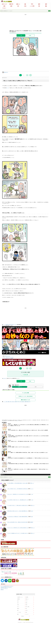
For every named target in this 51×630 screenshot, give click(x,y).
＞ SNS (35, 386)
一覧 (21, 35)
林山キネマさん (7, 355)
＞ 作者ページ (20, 386)
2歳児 (4, 6)
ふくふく (32, 488)
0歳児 (39, 4)
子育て (32, 4)
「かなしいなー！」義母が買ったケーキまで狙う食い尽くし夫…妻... (17, 494)
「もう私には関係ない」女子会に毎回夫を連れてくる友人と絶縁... (17, 483)
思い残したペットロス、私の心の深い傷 (25, 396)
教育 (17, 610)
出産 (17, 602)
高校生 (16, 401)
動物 (46, 6)
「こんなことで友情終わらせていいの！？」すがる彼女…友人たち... (17, 533)
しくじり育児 (32, 6)
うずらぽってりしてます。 (10, 357)
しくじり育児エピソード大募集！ (8, 358)
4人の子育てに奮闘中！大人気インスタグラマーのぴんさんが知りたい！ (19, 446)
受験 (8, 401)
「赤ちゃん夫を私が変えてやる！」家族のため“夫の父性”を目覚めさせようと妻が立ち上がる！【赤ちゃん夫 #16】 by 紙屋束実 (28, 430)
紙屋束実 (31, 522)
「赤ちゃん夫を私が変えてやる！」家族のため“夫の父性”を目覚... (17, 522)
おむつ (18, 606)
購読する (3, 474)
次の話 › (30, 35)
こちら (17, 420)
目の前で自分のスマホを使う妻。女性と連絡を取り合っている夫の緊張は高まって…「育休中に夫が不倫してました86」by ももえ (28, 458)
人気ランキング (4, 4)
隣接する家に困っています (25, 399)
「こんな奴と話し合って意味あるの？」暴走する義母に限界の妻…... (17, 516)
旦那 (39, 6)
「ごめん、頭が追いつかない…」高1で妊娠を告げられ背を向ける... (17, 488)
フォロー (4, 378)
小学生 (25, 6)
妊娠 (25, 4)
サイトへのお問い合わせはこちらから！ (7, 586)
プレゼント (4, 8)
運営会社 (2, 589)
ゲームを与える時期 (25, 392)
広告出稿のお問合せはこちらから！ (6, 587)
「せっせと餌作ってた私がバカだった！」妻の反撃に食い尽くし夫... (17, 499)
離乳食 (18, 608)
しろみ (32, 494)
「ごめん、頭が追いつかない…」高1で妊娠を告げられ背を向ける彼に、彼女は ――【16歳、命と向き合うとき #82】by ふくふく (28, 441)
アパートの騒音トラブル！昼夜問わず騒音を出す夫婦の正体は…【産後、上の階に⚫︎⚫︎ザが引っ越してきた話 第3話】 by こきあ (27, 452)
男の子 (13, 401)
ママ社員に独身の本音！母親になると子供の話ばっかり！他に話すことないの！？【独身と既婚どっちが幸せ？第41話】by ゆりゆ (28, 463)
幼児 (18, 6)
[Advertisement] (25, 21)
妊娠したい (18, 4)
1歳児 (46, 4)
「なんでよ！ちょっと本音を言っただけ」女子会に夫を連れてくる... (17, 527)
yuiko (32, 516)
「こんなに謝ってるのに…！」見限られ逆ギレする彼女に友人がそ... (17, 505)
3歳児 (11, 6)
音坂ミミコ (32, 483)
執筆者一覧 (11, 4)
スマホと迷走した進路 (23, 401)
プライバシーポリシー (4, 588)
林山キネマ (6, 72)
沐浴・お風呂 (27, 606)
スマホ (18, 401)
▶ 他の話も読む (25, 374)
